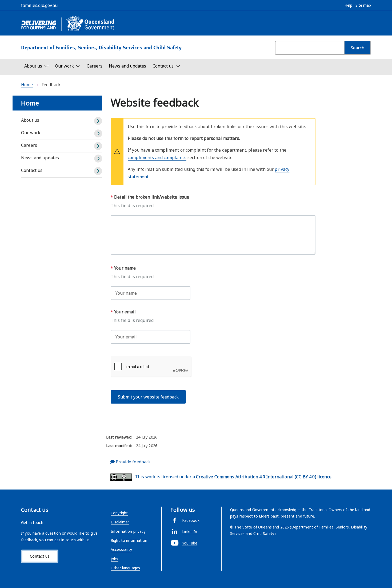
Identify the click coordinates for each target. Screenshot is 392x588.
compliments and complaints (157, 157)
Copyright (119, 512)
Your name (123, 268)
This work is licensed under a (232, 477)
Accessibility (121, 549)
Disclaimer (120, 521)
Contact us (31, 170)
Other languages (125, 567)
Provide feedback (133, 462)
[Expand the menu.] (98, 121)
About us (30, 120)
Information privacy (128, 531)
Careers (94, 66)
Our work (30, 133)
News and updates (127, 66)
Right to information (129, 540)
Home (27, 85)
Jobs (114, 558)
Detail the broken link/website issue (150, 197)
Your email (123, 312)
